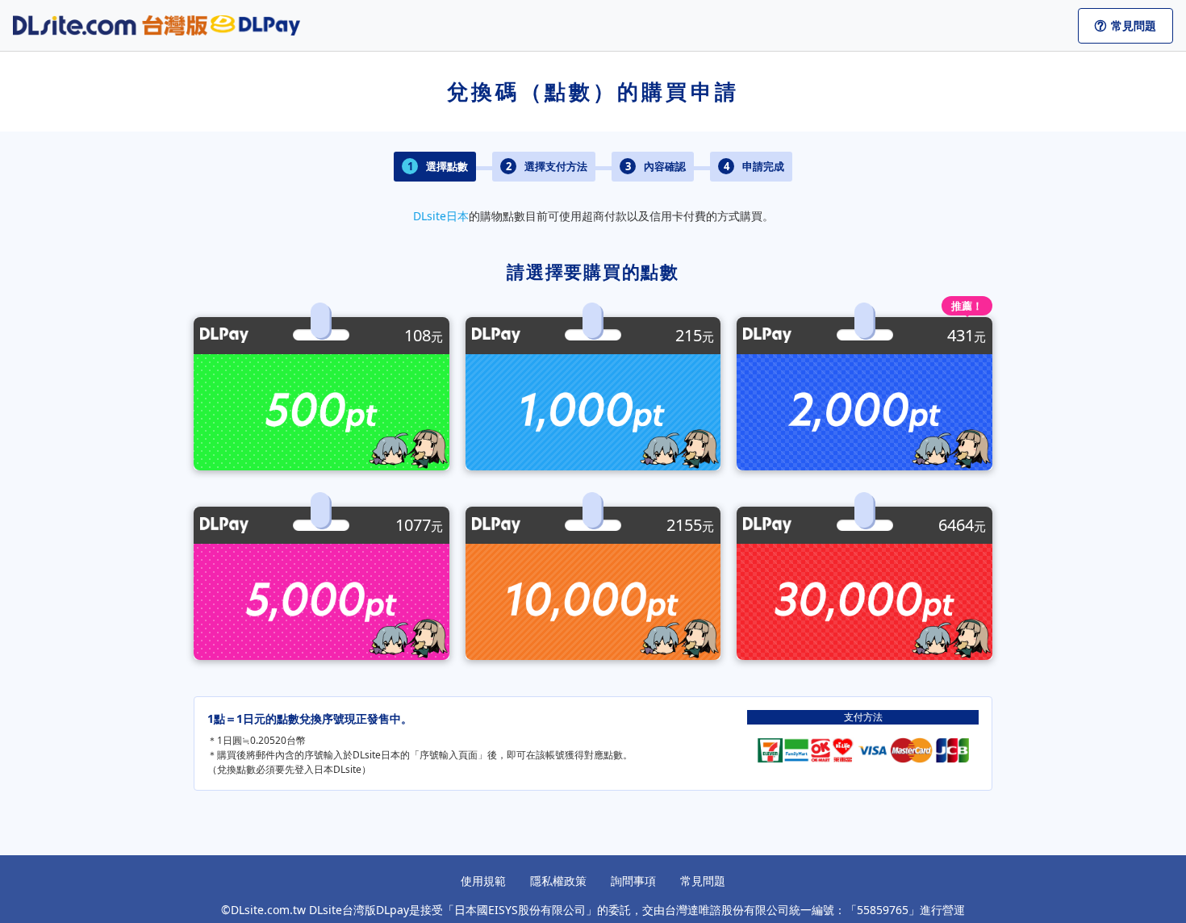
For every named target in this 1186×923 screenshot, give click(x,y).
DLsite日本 (441, 215)
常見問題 (702, 880)
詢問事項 (633, 880)
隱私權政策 (558, 880)
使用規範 (483, 880)
